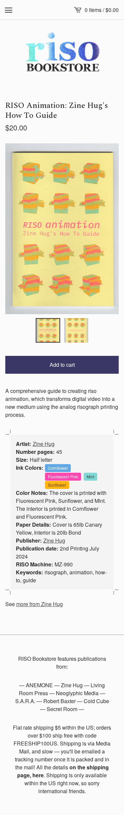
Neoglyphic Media (77, 693)
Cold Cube (96, 701)
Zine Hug (44, 444)
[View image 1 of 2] (48, 330)
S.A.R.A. (25, 701)
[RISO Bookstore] (62, 53)
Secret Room (62, 709)
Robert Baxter (59, 701)
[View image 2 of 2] (76, 330)
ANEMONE (39, 685)
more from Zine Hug (39, 604)
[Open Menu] (8, 10)
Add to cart (62, 364)
